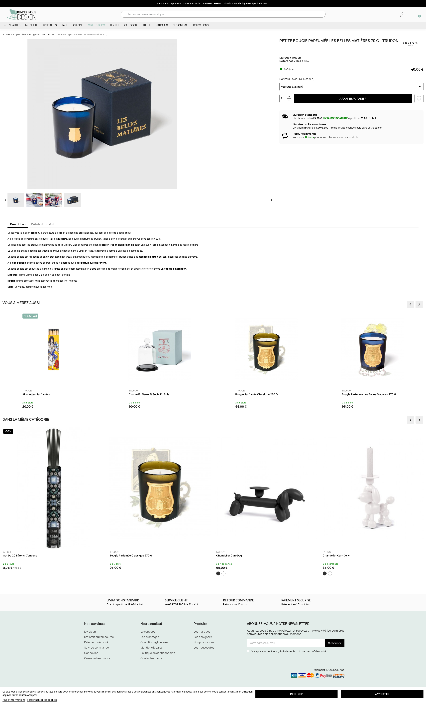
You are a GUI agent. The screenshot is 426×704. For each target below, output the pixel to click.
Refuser (296, 694)
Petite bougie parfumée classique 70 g (46, 394)
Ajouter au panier (352, 98)
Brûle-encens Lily (120, 555)
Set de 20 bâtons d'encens (233, 555)
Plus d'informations (13, 699)
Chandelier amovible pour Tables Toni (27, 555)
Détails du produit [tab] (42, 224)
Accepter (382, 694)
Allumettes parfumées (249, 394)
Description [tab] (17, 224)
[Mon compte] (407, 14)
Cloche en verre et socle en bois (362, 394)
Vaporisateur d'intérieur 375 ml (148, 394)
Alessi (113, 551)
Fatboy (7, 551)
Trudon (296, 57)
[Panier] (418, 14)
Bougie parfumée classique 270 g (344, 555)
